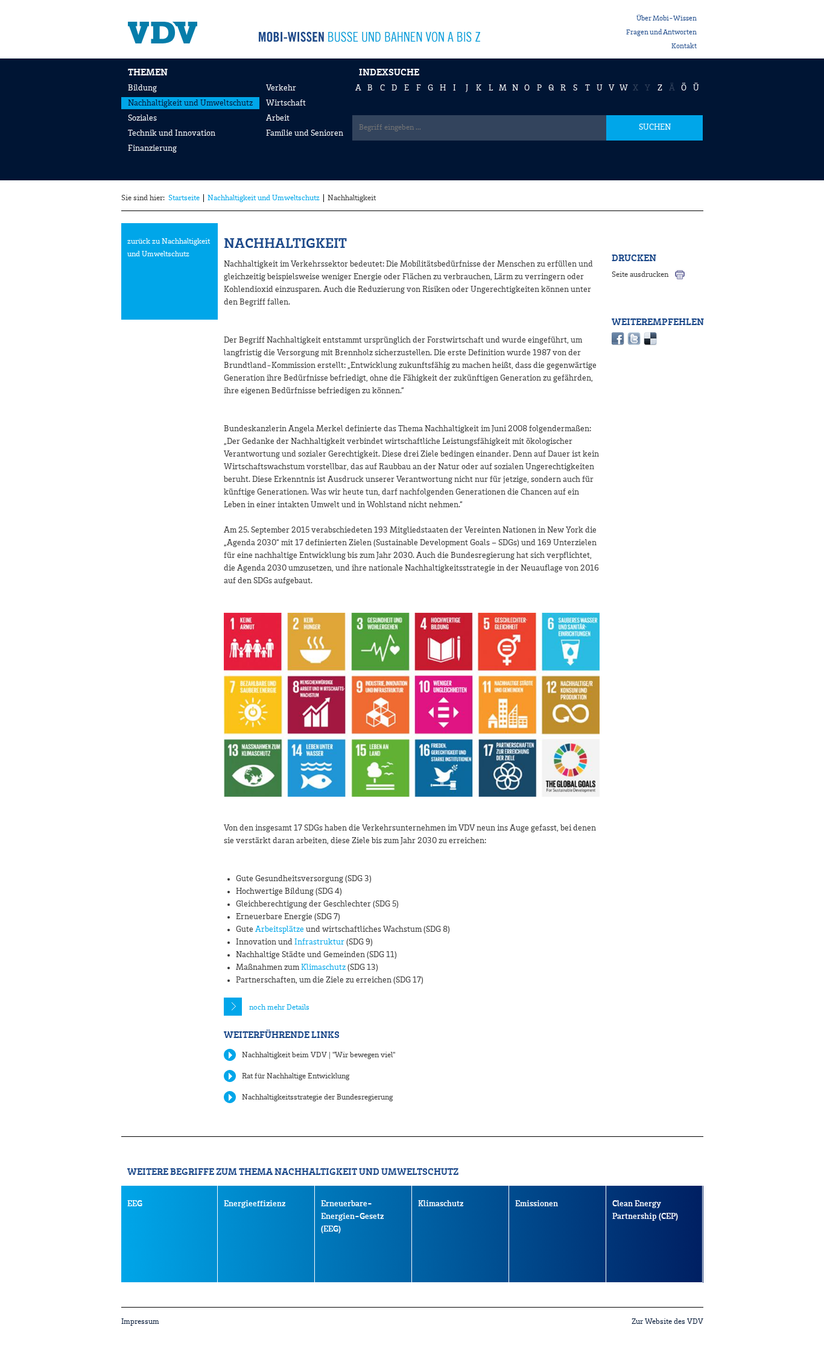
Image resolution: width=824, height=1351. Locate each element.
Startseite (184, 198)
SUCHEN (655, 127)
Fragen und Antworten (661, 32)
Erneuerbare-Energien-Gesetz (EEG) (352, 1216)
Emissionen (536, 1204)
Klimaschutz (323, 967)
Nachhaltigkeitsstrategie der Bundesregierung (317, 1097)
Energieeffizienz (254, 1204)
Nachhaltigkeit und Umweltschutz (190, 103)
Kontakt (684, 46)
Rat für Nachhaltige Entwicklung (295, 1076)
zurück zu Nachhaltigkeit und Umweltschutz (168, 248)
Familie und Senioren (304, 133)
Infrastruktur (319, 942)
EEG (134, 1204)
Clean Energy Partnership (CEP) (645, 1210)
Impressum (140, 1322)
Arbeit (278, 118)
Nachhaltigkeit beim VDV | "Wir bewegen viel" (318, 1055)
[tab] (412, 1007)
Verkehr (281, 88)
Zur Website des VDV (667, 1322)
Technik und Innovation (171, 133)
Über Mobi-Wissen (666, 18)
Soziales (142, 118)
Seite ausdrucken (640, 275)
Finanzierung (152, 148)
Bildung (142, 88)
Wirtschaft (286, 103)
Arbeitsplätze (279, 929)
